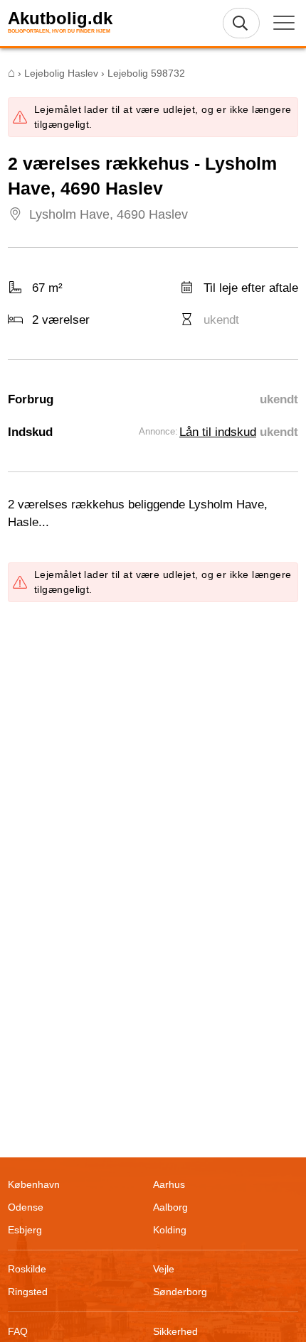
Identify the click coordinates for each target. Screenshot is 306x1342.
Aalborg (170, 1207)
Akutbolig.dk (60, 18)
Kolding (169, 1229)
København (34, 1184)
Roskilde (27, 1269)
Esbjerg (25, 1229)
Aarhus (169, 1184)
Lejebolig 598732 (146, 73)
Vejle (163, 1269)
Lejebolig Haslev (61, 73)
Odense (25, 1207)
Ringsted (28, 1291)
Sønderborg (180, 1291)
